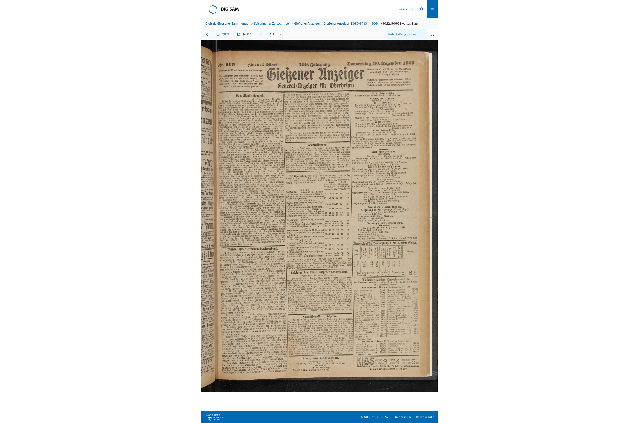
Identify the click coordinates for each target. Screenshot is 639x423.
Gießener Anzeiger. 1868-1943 (345, 23)
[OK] (421, 9)
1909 (374, 23)
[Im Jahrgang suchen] (432, 34)
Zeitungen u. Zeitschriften (272, 23)
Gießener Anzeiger (307, 23)
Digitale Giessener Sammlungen (227, 23)
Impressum (403, 417)
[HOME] (222, 9)
